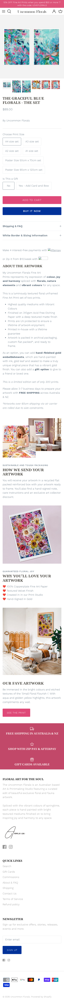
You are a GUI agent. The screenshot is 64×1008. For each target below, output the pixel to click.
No (8, 185)
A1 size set (31, 150)
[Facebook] (4, 847)
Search (7, 866)
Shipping (8, 888)
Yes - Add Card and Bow (34, 185)
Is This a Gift (10, 178)
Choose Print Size (13, 134)
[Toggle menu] (3, 11)
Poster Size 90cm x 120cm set (23, 169)
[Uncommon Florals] (32, 11)
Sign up (12, 950)
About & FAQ (10, 882)
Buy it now (32, 211)
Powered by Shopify (41, 996)
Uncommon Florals (18, 120)
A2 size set (12, 150)
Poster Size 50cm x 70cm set (23, 160)
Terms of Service (13, 899)
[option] (32, 47)
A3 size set (32, 141)
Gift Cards (9, 871)
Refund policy (11, 904)
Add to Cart (32, 200)
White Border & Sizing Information (25, 235)
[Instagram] (11, 847)
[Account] (53, 11)
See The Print (16, 712)
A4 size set (12, 141)
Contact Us (9, 893)
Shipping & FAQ (12, 226)
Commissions (11, 877)
